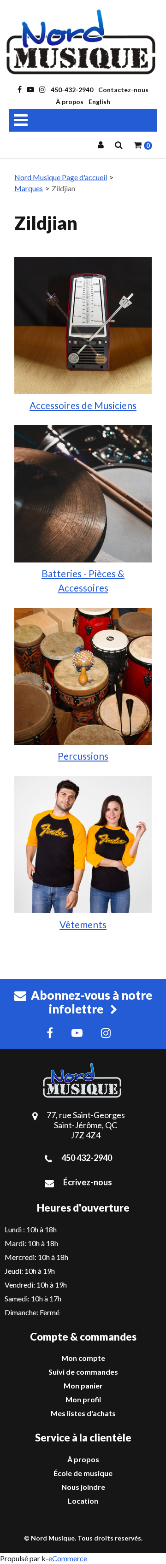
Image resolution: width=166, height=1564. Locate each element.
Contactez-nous (123, 90)
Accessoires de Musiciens (83, 405)
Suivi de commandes (83, 1371)
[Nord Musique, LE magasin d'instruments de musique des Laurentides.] (83, 42)
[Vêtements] (83, 843)
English (99, 101)
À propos (69, 101)
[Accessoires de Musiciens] (83, 324)
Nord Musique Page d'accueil (60, 177)
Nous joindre (83, 1486)
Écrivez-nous (87, 1182)
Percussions (83, 755)
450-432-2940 (72, 90)
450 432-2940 (86, 1158)
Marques (28, 188)
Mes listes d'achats (83, 1413)
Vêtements (83, 924)
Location (83, 1500)
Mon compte (83, 1357)
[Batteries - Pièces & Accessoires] (83, 492)
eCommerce (67, 1558)
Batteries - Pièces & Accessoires (83, 580)
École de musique (83, 1473)
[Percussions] (83, 675)
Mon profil (83, 1399)
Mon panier (83, 1385)
